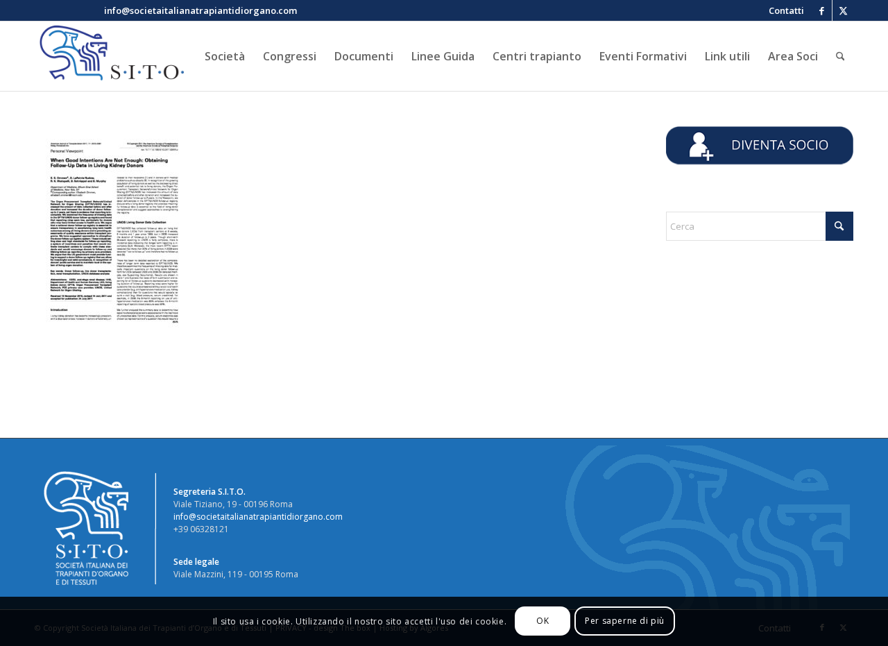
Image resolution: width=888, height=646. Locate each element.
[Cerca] (840, 56)
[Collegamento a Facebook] (822, 10)
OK (542, 621)
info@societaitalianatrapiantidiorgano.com (258, 516)
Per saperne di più (625, 621)
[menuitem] (783, 10)
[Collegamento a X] (842, 10)
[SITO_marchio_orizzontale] (110, 56)
